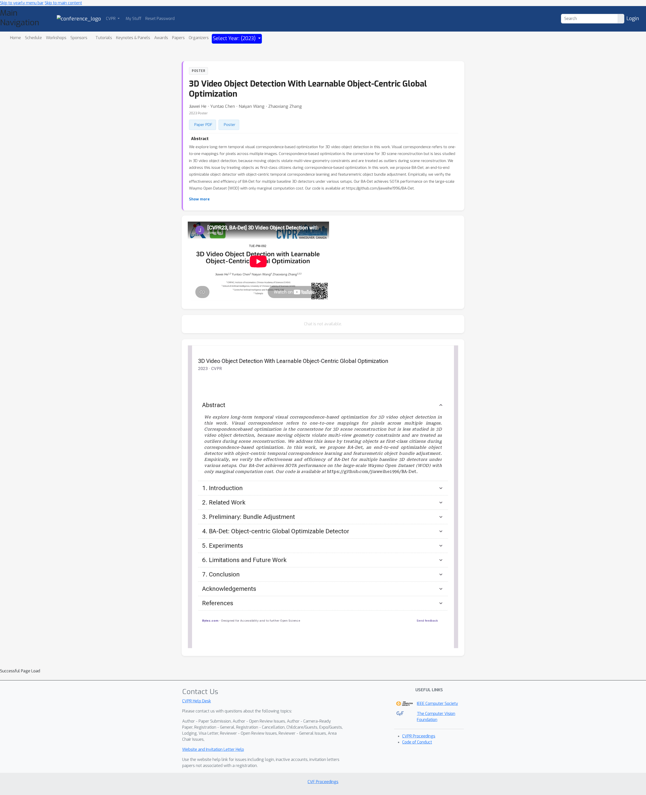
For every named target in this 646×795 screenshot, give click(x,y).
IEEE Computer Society (437, 703)
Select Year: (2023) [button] (235, 38)
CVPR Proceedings (418, 736)
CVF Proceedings (323, 781)
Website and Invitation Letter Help (213, 749)
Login (632, 18)
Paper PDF (203, 124)
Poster (229, 124)
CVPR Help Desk (196, 701)
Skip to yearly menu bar (22, 3)
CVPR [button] (111, 18)
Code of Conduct (417, 742)
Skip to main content (63, 3)
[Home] (79, 18)
